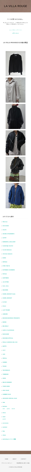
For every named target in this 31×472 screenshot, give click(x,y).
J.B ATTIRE (6, 282)
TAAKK (5, 366)
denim (13, 408)
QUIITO (4, 346)
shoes (4, 435)
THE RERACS (6, 370)
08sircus (5, 221)
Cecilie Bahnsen (7, 249)
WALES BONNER (7, 382)
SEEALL (5, 358)
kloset (4, 306)
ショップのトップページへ (15, 30)
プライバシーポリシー (6, 463)
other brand (6, 390)
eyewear (5, 427)
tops (4, 402)
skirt (4, 408)
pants (8, 408)
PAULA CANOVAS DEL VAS (10, 342)
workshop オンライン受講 (9, 439)
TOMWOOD (6, 374)
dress (4, 412)
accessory (5, 423)
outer (4, 416)
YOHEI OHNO (6, 386)
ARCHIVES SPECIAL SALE (10, 398)
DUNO (4, 257)
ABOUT (14, 459)
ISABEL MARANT (7, 298)
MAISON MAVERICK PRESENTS (11, 318)
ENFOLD (5, 262)
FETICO (5, 274)
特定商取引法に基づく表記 (23, 463)
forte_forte (6, 286)
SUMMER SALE (7, 394)
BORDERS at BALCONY (9, 241)
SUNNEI (5, 362)
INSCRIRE (5, 290)
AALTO (4, 229)
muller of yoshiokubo (8, 330)
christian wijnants (7, 253)
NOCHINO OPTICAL (8, 338)
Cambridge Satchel (8, 245)
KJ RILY (5, 302)
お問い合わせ (15, 33)
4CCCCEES (6, 225)
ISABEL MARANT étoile (9, 294)
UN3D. (4, 378)
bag (4, 431)
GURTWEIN (6, 278)
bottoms (5, 406)
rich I (4, 350)
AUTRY (5, 237)
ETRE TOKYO (6, 266)
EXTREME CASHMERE (9, 270)
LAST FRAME (6, 310)
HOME (6, 459)
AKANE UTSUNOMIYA (8, 233)
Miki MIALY (6, 326)
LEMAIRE (5, 314)
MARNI (4, 322)
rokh (4, 354)
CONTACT (23, 459)
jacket (4, 419)
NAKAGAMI (6, 334)
